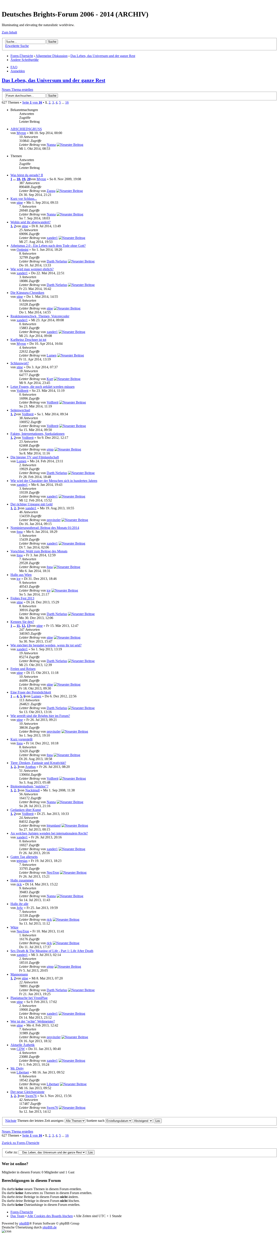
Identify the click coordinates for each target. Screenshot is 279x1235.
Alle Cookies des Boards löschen (50, 1216)
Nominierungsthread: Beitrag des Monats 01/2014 (44, 528)
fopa (20, 531)
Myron (21, 133)
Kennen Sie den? (22, 622)
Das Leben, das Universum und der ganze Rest (102, 56)
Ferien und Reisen (23, 669)
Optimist (22, 249)
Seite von (32, 102)
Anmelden (17, 71)
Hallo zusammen (22, 880)
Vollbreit (22, 390)
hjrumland (54, 825)
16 (67, 102)
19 (23, 179)
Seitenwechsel (20, 410)
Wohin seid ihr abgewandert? (30, 222)
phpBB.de (50, 1227)
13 (28, 626)
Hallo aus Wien (21, 575)
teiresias (22, 861)
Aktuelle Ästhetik (22, 1045)
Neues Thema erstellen (17, 89)
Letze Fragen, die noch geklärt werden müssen (42, 387)
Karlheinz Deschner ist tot (28, 340)
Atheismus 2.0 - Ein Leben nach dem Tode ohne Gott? (48, 245)
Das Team (17, 1216)
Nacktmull (32, 790)
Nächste (10, 1120)
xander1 (52, 238)
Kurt (50, 379)
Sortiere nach (95, 1120)
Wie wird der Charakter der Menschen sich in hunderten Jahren (53, 481)
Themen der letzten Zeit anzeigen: (41, 1120)
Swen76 (31, 1096)
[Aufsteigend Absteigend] (147, 1120)
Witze (14, 927)
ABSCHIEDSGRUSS (26, 129)
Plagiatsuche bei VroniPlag (29, 998)
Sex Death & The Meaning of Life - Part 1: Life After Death (51, 951)
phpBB (24, 1223)
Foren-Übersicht (21, 56)
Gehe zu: (11, 1152)
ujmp (50, 449)
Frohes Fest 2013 (22, 598)
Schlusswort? (19, 363)
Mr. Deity (17, 1068)
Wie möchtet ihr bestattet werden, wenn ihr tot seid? (46, 645)
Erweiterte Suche (17, 46)
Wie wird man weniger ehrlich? (32, 269)
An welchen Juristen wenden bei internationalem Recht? (49, 833)
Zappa (51, 191)
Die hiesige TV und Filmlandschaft (34, 457)
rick (19, 884)
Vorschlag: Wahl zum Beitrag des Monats (38, 551)
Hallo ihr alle (19, 904)
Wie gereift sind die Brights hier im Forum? (40, 716)
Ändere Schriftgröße (24, 60)
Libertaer (23, 1072)
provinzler (54, 520)
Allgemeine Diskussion (52, 56)
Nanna (51, 144)
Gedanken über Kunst (25, 810)
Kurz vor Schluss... (23, 198)
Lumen (51, 355)
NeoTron (53, 872)
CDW (21, 1049)
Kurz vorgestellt (21, 739)
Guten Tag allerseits (24, 857)
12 (23, 626)
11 (18, 626)
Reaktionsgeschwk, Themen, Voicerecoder (39, 316)
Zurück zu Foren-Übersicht (20, 1143)
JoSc (20, 908)
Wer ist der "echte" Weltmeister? (32, 1021)
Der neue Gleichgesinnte (27, 1092)
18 (18, 179)
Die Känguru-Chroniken (27, 292)
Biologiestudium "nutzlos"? (29, 786)
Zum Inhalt (9, 32)
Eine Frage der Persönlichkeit (30, 692)
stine (20, 202)
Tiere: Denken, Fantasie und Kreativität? (38, 763)
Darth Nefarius (57, 261)
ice (18, 578)
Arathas (30, 767)
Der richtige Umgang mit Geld (31, 504)
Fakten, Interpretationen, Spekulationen (37, 434)
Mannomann (19, 974)
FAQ (13, 67)
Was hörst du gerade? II (26, 175)
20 (29, 179)
